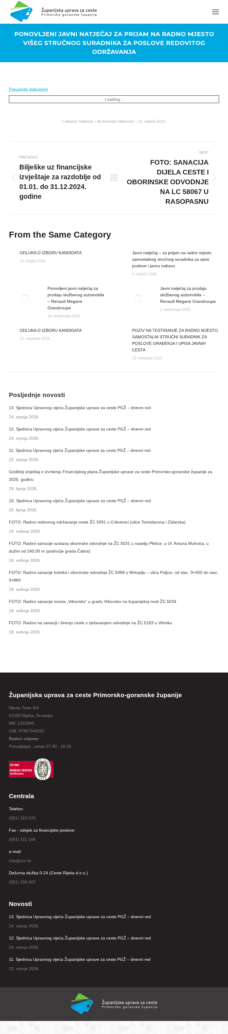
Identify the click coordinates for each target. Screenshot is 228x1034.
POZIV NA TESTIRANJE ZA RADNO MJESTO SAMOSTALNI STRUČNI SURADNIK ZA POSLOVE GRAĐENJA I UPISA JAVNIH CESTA (175, 340)
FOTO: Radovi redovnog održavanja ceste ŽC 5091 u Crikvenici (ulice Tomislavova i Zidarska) (97, 522)
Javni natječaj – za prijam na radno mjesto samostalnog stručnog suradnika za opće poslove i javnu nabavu (171, 259)
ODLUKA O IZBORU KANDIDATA (51, 252)
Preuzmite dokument (28, 89)
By (115, 121)
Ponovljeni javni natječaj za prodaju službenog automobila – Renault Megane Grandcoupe (76, 298)
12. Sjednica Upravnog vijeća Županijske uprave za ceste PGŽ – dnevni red (80, 429)
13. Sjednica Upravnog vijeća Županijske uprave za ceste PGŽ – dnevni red (80, 407)
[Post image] (11, 253)
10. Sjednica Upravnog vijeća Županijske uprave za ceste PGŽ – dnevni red (80, 500)
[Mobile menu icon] (215, 11)
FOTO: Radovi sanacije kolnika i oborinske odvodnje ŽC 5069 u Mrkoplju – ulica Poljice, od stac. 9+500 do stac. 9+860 (113, 576)
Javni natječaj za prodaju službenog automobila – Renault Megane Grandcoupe (188, 295)
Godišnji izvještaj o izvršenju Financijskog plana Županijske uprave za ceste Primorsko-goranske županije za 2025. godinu (110, 475)
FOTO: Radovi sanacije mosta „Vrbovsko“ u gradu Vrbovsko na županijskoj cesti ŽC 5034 (92, 601)
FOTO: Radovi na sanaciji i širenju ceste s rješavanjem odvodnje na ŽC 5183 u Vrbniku (90, 622)
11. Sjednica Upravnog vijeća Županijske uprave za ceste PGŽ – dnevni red (80, 450)
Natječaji (86, 121)
